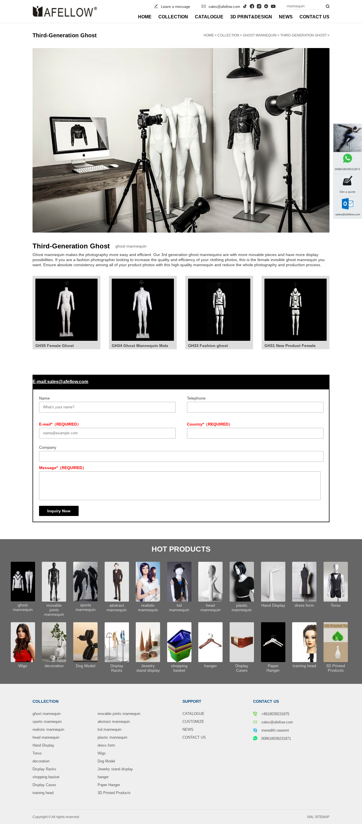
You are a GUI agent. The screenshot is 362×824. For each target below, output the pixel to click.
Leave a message (175, 7)
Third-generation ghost (303, 35)
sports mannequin (47, 721)
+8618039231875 (274, 714)
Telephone (196, 398)
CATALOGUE (209, 16)
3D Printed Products (114, 793)
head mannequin (46, 737)
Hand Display (43, 745)
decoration (41, 761)
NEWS (286, 16)
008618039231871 (276, 738)
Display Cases (44, 785)
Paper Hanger (109, 785)
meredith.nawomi (275, 730)
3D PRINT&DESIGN (251, 16)
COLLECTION (173, 16)
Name (44, 398)
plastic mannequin (112, 737)
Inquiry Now (58, 511)
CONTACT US (314, 16)
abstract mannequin (114, 721)
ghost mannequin (260, 35)
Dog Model (106, 761)
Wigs (102, 753)
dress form (106, 745)
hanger (103, 777)
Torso (37, 753)
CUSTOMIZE (193, 721)
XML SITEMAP (318, 817)
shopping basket (46, 777)
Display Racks (44, 769)
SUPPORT (191, 701)
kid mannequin (109, 729)
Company (47, 447)
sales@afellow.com (224, 7)
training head (43, 793)
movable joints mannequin (119, 714)
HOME (145, 16)
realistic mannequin (48, 729)
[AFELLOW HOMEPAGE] (65, 11)
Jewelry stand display (115, 769)
